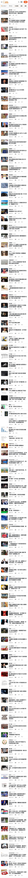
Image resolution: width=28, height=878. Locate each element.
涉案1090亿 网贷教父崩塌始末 (16, 445)
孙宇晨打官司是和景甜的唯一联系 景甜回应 (18, 751)
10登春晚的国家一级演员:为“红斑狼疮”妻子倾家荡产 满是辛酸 (17, 306)
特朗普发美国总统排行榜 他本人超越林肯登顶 (18, 717)
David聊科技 (11, 646)
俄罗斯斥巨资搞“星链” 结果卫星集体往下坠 (17, 691)
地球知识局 (11, 209)
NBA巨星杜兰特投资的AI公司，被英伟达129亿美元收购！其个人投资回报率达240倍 (18, 487)
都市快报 (10, 663)
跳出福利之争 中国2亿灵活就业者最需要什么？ (17, 430)
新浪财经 (10, 140)
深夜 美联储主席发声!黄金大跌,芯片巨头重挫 (17, 160)
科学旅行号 (11, 70)
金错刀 (10, 371)
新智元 (10, 88)
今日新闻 (16, 6)
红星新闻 (10, 114)
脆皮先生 (10, 336)
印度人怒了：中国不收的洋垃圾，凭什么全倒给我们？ (17, 470)
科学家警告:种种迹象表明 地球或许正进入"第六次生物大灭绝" (18, 297)
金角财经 (10, 362)
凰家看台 (10, 732)
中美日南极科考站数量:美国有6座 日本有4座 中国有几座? (17, 73)
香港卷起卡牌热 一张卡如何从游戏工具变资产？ (18, 570)
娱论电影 (10, 748)
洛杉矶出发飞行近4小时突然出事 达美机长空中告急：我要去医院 (17, 12)
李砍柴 (10, 62)
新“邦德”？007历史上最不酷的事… (17, 478)
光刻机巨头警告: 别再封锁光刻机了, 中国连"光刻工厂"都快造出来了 (17, 794)
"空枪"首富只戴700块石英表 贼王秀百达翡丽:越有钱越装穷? (17, 314)
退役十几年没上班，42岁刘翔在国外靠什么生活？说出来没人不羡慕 (17, 811)
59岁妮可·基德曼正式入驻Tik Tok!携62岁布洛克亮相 (18, 133)
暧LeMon (10, 698)
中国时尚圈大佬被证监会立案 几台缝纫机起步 (18, 665)
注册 (26, 2)
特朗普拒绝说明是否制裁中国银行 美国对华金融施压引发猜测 (18, 579)
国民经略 (10, 427)
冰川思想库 (11, 345)
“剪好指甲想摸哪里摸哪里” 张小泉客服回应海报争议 (17, 38)
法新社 (10, 576)
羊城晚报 (10, 484)
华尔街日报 (11, 524)
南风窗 (10, 320)
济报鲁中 (10, 706)
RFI (9, 602)
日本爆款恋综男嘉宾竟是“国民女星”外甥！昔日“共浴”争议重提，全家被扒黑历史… (17, 399)
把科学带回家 (11, 166)
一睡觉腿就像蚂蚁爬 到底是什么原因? (17, 288)
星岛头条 (10, 225)
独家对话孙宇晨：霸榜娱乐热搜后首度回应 (17, 803)
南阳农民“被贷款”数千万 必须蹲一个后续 (17, 347)
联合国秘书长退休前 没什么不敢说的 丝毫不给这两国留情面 (18, 125)
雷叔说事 (10, 388)
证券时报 (10, 157)
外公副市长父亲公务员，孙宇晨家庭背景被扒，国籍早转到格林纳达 (17, 502)
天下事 (10, 715)
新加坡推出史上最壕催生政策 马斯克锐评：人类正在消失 (18, 777)
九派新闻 (10, 36)
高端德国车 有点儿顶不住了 (15, 211)
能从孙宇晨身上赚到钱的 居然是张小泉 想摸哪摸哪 (18, 365)
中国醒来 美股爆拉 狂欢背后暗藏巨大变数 (18, 639)
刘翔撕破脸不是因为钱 (14, 734)
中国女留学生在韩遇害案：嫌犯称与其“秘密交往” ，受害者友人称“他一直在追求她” (18, 847)
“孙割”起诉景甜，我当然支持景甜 (17, 494)
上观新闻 (10, 286)
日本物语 (10, 766)
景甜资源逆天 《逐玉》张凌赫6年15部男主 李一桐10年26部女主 (17, 700)
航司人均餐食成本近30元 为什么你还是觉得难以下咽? (18, 99)
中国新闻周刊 (11, 260)
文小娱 (10, 277)
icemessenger (11, 450)
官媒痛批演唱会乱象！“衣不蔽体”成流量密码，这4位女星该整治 (17, 613)
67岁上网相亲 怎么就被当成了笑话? (17, 390)
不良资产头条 (11, 443)
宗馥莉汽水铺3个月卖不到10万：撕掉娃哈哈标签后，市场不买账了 (17, 838)
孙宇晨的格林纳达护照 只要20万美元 (18, 413)
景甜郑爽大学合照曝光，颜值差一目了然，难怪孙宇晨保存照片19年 (17, 622)
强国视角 (10, 689)
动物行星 (10, 192)
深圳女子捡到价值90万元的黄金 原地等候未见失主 (18, 116)
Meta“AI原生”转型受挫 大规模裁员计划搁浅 (17, 253)
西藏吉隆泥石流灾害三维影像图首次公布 (17, 236)
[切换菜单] (2, 2)
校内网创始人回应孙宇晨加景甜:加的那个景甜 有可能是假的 (18, 279)
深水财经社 (11, 174)
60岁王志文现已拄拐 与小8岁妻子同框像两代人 (17, 709)
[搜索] (19, 2)
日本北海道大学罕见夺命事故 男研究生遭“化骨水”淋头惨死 (18, 227)
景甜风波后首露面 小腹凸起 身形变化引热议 (18, 47)
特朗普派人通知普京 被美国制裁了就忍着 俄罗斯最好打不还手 (18, 81)
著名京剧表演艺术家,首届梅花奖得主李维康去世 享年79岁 (18, 271)
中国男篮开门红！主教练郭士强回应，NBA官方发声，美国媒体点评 (17, 829)
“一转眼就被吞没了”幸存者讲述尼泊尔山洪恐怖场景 (17, 544)
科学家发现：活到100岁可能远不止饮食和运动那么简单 (17, 742)
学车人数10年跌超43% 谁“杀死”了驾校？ (18, 29)
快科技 (10, 672)
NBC (10, 18)
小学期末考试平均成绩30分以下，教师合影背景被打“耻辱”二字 (17, 462)
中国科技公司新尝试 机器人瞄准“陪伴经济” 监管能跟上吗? (17, 553)
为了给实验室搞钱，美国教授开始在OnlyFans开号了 (17, 631)
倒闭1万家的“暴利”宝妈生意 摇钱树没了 (17, 374)
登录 (21, 2)
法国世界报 (11, 516)
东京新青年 (11, 396)
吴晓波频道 (11, 27)
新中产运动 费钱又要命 (14, 322)
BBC (9, 550)
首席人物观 (11, 380)
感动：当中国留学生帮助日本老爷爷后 (17, 768)
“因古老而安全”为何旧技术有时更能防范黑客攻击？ (17, 596)
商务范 (10, 312)
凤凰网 (10, 79)
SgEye (10, 774)
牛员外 (10, 492)
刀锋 (9, 468)
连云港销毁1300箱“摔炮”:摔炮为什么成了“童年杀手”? (18, 64)
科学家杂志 (11, 740)
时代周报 (10, 328)
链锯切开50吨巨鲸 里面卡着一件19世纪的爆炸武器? (18, 194)
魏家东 (10, 637)
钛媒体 (10, 53)
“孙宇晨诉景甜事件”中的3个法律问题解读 (18, 657)
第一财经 (10, 200)
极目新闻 (10, 183)
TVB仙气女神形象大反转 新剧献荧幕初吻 (17, 759)
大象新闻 (10, 242)
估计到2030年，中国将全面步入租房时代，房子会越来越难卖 (18, 872)
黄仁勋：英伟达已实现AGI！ (16, 406)
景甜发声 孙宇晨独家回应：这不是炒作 (18, 330)
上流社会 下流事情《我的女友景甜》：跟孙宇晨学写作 (16, 339)
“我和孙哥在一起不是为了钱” (16, 438)
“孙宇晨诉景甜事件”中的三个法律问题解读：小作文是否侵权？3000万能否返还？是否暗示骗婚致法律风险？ (18, 856)
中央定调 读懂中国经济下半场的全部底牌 (18, 648)
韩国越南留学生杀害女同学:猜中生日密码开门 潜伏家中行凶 (18, 151)
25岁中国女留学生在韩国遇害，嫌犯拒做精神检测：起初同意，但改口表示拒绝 (17, 821)
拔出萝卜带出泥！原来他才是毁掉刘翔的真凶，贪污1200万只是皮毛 (17, 864)
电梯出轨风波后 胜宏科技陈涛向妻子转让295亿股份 (18, 142)
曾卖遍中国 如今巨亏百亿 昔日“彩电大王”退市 (17, 356)
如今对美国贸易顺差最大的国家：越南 (17, 527)
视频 (21, 6)
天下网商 (10, 354)
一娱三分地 (11, 44)
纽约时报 (10, 10)
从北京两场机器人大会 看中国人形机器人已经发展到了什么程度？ (18, 518)
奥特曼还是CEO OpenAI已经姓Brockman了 (16, 90)
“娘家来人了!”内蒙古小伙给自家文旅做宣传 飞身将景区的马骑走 (17, 245)
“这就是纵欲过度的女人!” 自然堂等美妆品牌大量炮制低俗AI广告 (18, 107)
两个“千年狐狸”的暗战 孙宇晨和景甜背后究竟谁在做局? (17, 177)
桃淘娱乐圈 (11, 131)
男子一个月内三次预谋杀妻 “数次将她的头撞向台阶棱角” (17, 262)
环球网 (10, 476)
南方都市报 (11, 105)
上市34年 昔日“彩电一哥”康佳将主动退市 (18, 683)
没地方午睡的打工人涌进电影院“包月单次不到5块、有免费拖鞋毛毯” (18, 421)
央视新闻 (10, 234)
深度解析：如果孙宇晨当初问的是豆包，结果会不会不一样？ (17, 587)
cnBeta (10, 251)
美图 (25, 6)
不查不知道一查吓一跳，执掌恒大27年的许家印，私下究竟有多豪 (17, 561)
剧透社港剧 (11, 757)
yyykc (10, 500)
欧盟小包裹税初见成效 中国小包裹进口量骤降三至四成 (18, 605)
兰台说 (10, 96)
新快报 (10, 680)
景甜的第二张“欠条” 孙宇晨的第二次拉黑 (17, 382)
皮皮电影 (10, 303)
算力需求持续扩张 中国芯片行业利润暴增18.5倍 (18, 674)
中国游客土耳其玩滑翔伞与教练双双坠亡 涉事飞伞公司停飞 (17, 186)
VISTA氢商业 (11, 419)
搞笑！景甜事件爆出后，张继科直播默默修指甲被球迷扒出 (17, 535)
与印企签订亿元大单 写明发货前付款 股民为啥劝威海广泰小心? (18, 55)
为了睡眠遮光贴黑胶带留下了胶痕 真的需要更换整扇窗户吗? (18, 168)
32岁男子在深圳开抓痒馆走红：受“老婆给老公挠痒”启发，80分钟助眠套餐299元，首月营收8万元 (18, 454)
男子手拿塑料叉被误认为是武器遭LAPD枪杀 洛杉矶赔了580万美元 (17, 21)
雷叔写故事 (11, 436)
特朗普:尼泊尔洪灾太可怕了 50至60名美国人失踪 (17, 219)
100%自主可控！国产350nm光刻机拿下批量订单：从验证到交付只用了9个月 (18, 786)
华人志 (10, 411)
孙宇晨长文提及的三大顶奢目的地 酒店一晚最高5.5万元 (18, 203)
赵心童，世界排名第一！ (15, 510)
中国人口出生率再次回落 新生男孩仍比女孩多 (18, 726)
